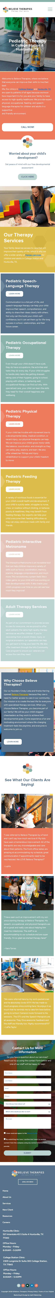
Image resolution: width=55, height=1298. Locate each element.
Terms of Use (43, 1291)
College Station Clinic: (14, 1257)
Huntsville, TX (44, 89)
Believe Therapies (20, 694)
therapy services (33, 255)
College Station (26, 89)
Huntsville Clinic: (11, 1230)
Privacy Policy (32, 1133)
